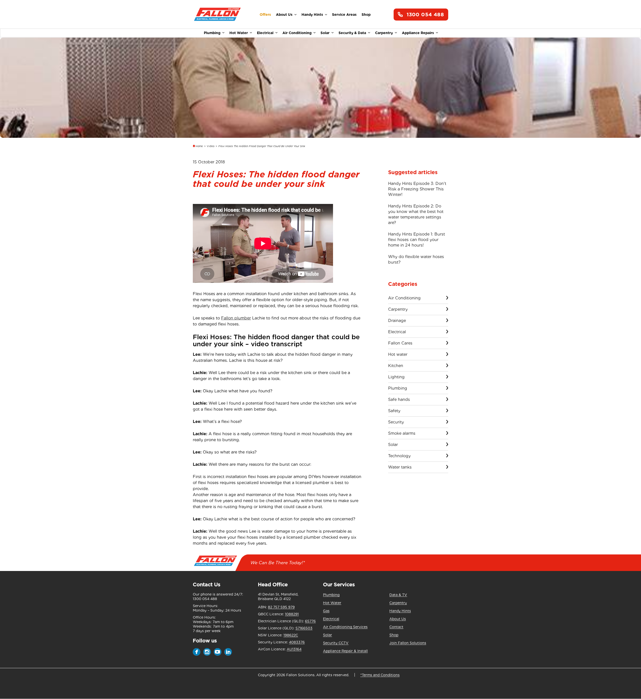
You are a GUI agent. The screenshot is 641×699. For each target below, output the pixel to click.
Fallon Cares (400, 343)
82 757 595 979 (281, 607)
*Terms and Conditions (380, 675)
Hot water (397, 354)
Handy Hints (312, 15)
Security (396, 422)
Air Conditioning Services (345, 627)
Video (210, 146)
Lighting (396, 377)
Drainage (397, 320)
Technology (399, 455)
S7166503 (303, 628)
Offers (265, 15)
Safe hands (399, 399)
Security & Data (352, 33)
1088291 (292, 614)
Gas (326, 611)
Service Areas (344, 15)
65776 (310, 621)
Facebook (196, 652)
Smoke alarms (401, 433)
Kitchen (395, 365)
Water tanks (400, 467)
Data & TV (398, 595)
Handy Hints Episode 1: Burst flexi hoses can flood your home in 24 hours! (416, 240)
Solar (325, 33)
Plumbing (212, 33)
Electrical (265, 33)
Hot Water (238, 33)
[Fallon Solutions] (217, 14)
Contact (396, 627)
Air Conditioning (296, 33)
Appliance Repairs (418, 33)
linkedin (228, 652)
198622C (290, 635)
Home (199, 146)
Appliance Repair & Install (345, 651)
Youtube (217, 652)
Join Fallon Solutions (407, 643)
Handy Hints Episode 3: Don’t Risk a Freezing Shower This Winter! (417, 189)
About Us (284, 15)
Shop (366, 15)
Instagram (207, 652)
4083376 (297, 642)
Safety (394, 410)
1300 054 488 (425, 15)
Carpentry (384, 33)
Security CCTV (336, 643)
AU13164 (294, 649)
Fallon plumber (236, 318)
